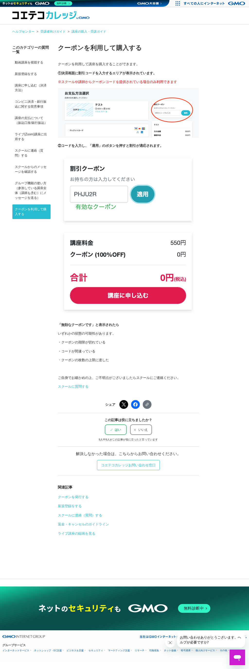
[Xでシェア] (123, 404)
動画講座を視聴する (29, 62)
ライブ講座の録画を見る (76, 533)
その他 (223, 650)
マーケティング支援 (119, 650)
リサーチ (139, 650)
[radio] (116, 429)
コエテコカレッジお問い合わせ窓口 (128, 465)
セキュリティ (96, 650)
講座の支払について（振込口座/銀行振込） (31, 120)
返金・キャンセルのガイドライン (83, 524)
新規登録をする (26, 74)
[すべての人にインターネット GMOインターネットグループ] (215, 3)
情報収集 (154, 650)
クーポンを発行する (73, 497)
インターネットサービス (15, 650)
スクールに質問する (73, 386)
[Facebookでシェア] (135, 404)
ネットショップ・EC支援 (48, 650)
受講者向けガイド (53, 31)
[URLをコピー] (147, 404)
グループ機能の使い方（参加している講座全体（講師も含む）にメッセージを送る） (30, 191)
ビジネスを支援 (75, 650)
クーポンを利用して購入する (30, 212)
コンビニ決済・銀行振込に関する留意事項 (30, 104)
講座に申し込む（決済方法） (30, 88)
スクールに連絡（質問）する (29, 153)
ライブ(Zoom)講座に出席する (31, 137)
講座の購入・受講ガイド (88, 31)
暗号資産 (186, 650)
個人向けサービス (205, 650)
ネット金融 (170, 650)
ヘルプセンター (23, 31)
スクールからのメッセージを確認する (30, 169)
